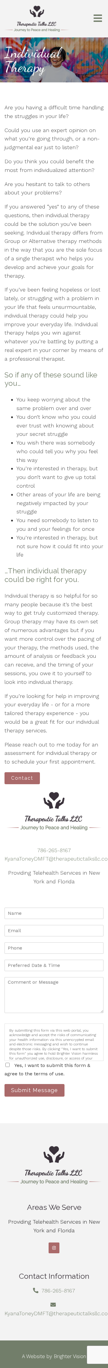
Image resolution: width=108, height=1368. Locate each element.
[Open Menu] (98, 18)
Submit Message (34, 1090)
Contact (22, 778)
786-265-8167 (54, 850)
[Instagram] (54, 1247)
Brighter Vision (70, 1356)
